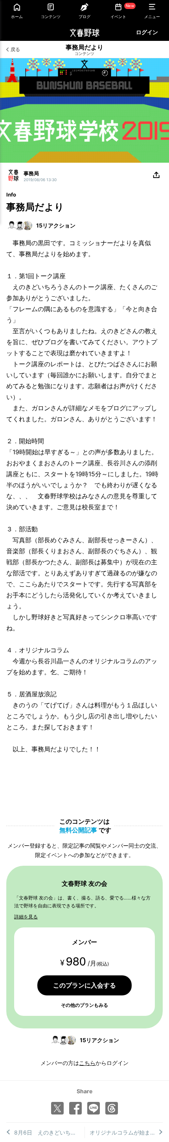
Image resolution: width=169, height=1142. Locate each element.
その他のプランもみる (84, 1005)
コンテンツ (84, 53)
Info (11, 194)
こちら (87, 1062)
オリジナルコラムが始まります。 (126, 1132)
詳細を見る (26, 917)
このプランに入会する (84, 985)
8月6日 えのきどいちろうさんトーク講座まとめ (49, 1132)
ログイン (147, 32)
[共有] (156, 175)
